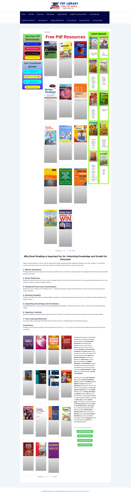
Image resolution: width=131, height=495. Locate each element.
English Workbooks (57, 20)
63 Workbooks (94, 14)
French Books (71, 20)
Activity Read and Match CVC (103, 172)
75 (52, 476)
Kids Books (50, 14)
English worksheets (28, 20)
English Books (62, 14)
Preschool (40, 14)
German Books (97, 20)
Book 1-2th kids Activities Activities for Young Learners (104, 81)
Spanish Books (84, 20)
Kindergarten (42, 20)
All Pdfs (31, 14)
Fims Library (65, 327)
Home (24, 14)
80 (70, 250)
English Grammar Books (78, 14)
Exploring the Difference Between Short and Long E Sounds (93, 143)
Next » (74, 250)
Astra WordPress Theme (82, 491)
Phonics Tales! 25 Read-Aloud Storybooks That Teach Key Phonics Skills (93, 82)
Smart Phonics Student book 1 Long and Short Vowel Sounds (93, 113)
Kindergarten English (104, 110)
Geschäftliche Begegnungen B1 (94, 54)
